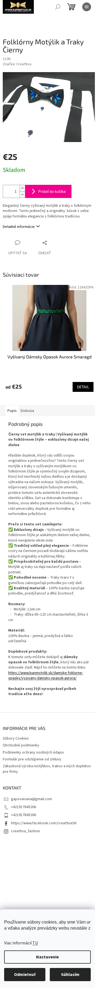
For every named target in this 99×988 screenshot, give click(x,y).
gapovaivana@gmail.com (31, 799)
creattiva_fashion (25, 831)
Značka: (17, 64)
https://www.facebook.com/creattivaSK (44, 823)
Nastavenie (47, 957)
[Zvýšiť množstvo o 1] (22, 188)
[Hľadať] (57, 6)
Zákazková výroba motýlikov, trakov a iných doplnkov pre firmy (47, 768)
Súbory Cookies (16, 738)
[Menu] (86, 6)
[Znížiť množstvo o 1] (22, 194)
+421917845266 (23, 807)
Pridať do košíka (52, 191)
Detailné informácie (19, 227)
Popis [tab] (12, 411)
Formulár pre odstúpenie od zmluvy (32, 759)
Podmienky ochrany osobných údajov (33, 752)
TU (35, 943)
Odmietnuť (24, 975)
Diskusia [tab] (27, 411)
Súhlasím (70, 975)
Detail (83, 386)
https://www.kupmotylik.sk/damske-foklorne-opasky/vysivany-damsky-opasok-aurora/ (45, 675)
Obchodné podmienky (21, 745)
